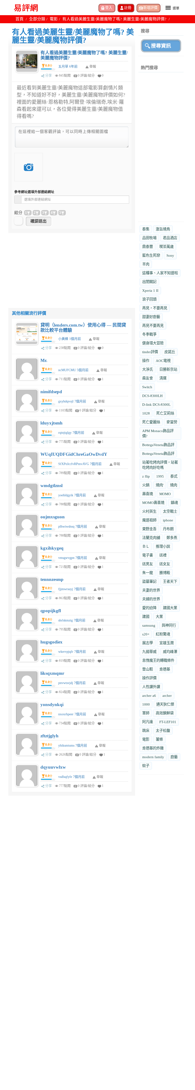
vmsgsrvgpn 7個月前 (72, 558)
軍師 (145, 713)
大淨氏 (147, 369)
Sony (170, 255)
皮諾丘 (169, 352)
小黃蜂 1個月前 (69, 339)
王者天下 (170, 581)
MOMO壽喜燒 (153, 503)
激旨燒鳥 (163, 229)
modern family (153, 757)
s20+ (145, 634)
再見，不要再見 (154, 308)
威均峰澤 (170, 652)
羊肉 (145, 264)
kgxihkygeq (51, 548)
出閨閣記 (149, 282)
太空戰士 (170, 511)
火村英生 (149, 511)
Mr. (43, 360)
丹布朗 (168, 529)
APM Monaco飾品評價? (158, 433)
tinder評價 (150, 352)
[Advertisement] (71, 266)
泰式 (173, 476)
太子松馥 (163, 731)
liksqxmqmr (52, 673)
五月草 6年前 (68, 66)
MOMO (165, 494)
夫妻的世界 (151, 590)
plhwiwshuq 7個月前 (72, 526)
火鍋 (145, 485)
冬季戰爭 (149, 334)
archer (167, 695)
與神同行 (169, 625)
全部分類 (37, 19)
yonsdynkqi (51, 704)
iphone (168, 520)
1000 (146, 704)
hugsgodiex (51, 641)
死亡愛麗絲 (151, 422)
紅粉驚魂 (163, 634)
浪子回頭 (149, 299)
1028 (146, 413)
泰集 (145, 229)
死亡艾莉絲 (165, 413)
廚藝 (174, 757)
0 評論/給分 (86, 75)
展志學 (147, 643)
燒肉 (173, 485)
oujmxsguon (52, 516)
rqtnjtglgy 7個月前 (71, 432)
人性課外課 (151, 687)
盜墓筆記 (149, 581)
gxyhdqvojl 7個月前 (72, 401)
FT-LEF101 (167, 722)
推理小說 (163, 546)
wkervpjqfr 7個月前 (72, 651)
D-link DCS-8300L (156, 404)
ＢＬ (145, 546)
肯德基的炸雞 (153, 748)
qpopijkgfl (50, 610)
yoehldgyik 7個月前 (72, 495)
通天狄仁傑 (165, 704)
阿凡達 (147, 722)
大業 (159, 617)
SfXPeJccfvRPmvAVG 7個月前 (80, 464)
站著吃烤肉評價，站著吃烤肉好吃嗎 (160, 465)
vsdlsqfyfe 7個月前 (71, 777)
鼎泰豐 (147, 247)
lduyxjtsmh (51, 422)
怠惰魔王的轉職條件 (158, 660)
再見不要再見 (153, 326)
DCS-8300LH (152, 396)
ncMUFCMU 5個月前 (73, 370)
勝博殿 (164, 573)
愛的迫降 (149, 608)
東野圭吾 (149, 529)
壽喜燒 (147, 494)
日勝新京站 (168, 369)
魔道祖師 (149, 520)
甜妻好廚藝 (151, 317)
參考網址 (34, 192)
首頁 (19, 19)
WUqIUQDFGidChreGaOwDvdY (73, 454)
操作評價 (149, 678)
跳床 (145, 731)
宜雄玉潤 (166, 643)
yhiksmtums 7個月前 (72, 745)
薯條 (159, 739)
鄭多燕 (171, 538)
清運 (162, 378)
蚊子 (145, 766)
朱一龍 (147, 573)
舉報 (96, 339)
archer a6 (149, 695)
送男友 (147, 564)
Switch (147, 387)
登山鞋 (147, 669)
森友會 (147, 378)
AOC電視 (163, 361)
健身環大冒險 (153, 343)
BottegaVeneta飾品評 (158, 445)
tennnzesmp (51, 579)
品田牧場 (149, 238)
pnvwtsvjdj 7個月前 (72, 683)
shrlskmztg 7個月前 (71, 620)
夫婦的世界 (151, 599)
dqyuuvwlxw (53, 767)
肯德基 (164, 669)
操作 (145, 361)
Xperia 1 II (150, 290)
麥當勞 (171, 422)
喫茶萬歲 (166, 247)
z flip (146, 476)
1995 (160, 476)
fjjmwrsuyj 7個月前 (72, 589)
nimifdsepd (51, 391)
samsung (148, 625)
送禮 (162, 555)
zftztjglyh (49, 735)
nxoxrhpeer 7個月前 (72, 714)
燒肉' (160, 485)
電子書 (147, 555)
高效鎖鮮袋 (165, 713)
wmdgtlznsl (51, 485)
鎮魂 (174, 503)
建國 (145, 617)
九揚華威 (149, 652)
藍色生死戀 (151, 255)
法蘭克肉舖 (151, 538)
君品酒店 (170, 238)
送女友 (164, 564)
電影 (54, 19)
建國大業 (170, 608)
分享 (48, 75)
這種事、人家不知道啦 (160, 273)
